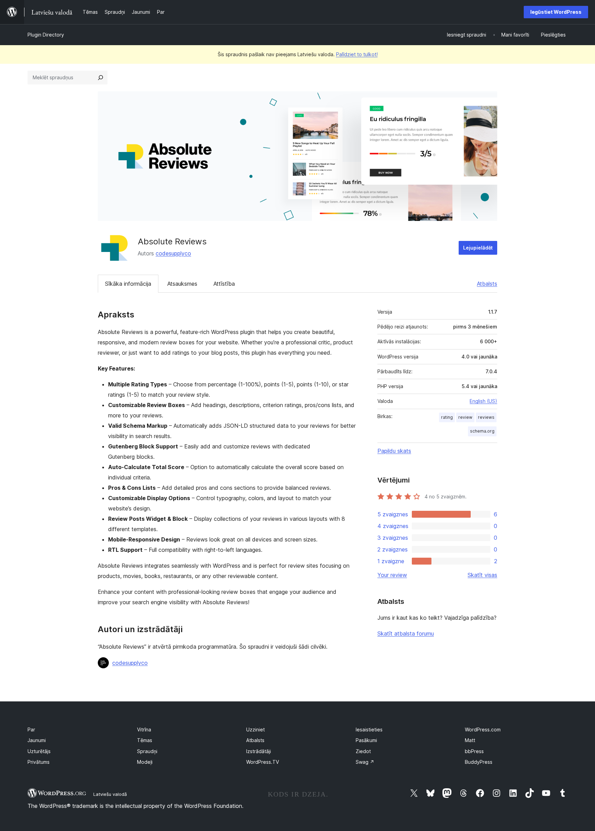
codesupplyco (173, 253)
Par (31, 729)
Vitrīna (144, 729)
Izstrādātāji (258, 751)
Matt (470, 740)
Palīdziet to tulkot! (357, 54)
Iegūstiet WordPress (556, 12)
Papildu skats (394, 450)
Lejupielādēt (478, 248)
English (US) (483, 401)
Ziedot (363, 751)
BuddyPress (478, 762)
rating (447, 417)
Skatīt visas (482, 574)
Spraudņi (147, 751)
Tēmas (144, 740)
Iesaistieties (369, 729)
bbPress (474, 751)
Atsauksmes (182, 283)
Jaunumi (37, 740)
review (465, 417)
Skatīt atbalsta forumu (405, 633)
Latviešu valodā (110, 794)
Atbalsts (487, 283)
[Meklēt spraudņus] (100, 77)
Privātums (39, 762)
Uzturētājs (39, 751)
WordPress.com (483, 729)
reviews (486, 417)
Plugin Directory (46, 35)
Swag (365, 762)
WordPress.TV (262, 762)
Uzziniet (255, 729)
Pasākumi (366, 740)
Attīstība (224, 283)
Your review (392, 574)
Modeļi (145, 762)
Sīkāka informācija (128, 283)
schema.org (482, 431)
